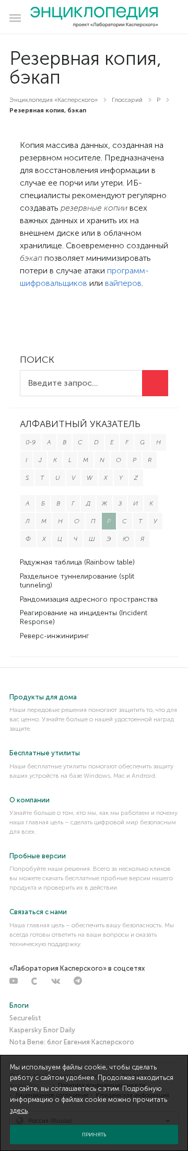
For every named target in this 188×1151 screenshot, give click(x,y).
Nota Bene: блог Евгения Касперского (71, 1042)
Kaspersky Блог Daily (42, 1030)
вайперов (123, 283)
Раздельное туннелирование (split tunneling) (77, 581)
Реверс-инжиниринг (54, 635)
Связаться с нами (38, 912)
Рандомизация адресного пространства (89, 599)
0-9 (31, 442)
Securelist (25, 1018)
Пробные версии (37, 856)
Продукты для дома (43, 697)
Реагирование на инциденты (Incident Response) (83, 617)
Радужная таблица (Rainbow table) (77, 562)
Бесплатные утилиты (44, 753)
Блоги (19, 1005)
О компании (29, 800)
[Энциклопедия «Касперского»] (94, 17)
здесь (19, 1110)
